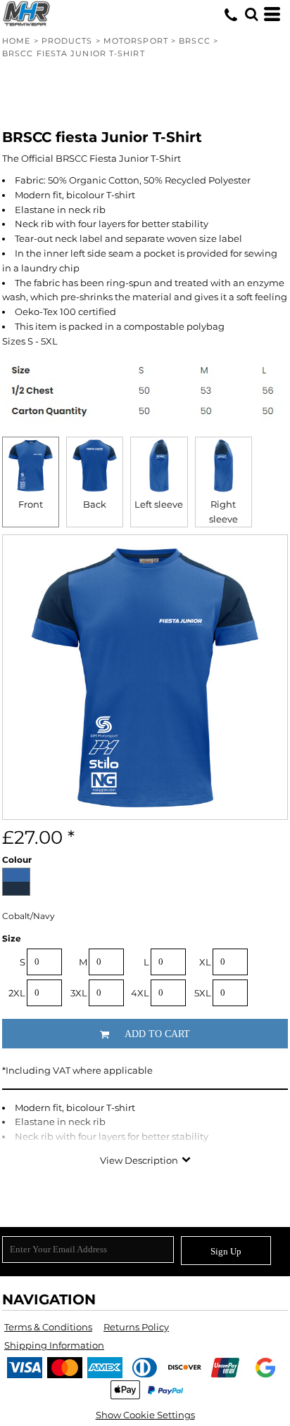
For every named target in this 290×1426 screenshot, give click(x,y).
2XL (16, 992)
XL (205, 962)
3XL (78, 992)
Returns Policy (136, 1326)
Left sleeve (158, 504)
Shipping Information (54, 1345)
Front (30, 504)
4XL (140, 992)
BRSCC (194, 41)
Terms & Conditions (48, 1326)
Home (16, 41)
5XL (202, 992)
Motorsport (135, 41)
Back (94, 504)
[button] (251, 14)
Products (67, 41)
